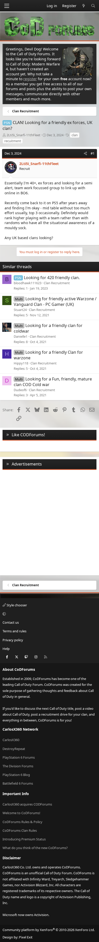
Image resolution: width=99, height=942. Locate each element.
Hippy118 (21, 363)
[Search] (93, 5)
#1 (92, 153)
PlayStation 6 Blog (16, 774)
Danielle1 (20, 336)
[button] (49, 613)
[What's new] (84, 5)
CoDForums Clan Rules (20, 830)
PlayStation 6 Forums (19, 757)
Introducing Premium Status (24, 839)
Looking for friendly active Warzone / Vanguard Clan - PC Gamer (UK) (55, 301)
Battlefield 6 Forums (18, 783)
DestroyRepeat (14, 748)
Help (6, 648)
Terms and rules (14, 631)
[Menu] (6, 6)
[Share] (85, 153)
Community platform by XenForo (49, 929)
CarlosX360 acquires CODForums (27, 804)
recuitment (12, 141)
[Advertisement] (49, 521)
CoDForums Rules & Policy (22, 822)
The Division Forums (18, 766)
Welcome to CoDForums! (21, 813)
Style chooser (16, 605)
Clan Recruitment (57, 283)
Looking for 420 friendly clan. (52, 277)
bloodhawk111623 (27, 283)
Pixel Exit (25, 937)
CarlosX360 (11, 740)
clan (75, 135)
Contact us (11, 622)
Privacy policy (13, 640)
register (30, 78)
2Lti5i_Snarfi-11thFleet (23, 135)
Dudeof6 (20, 390)
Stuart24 (20, 309)
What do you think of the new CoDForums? (35, 847)
